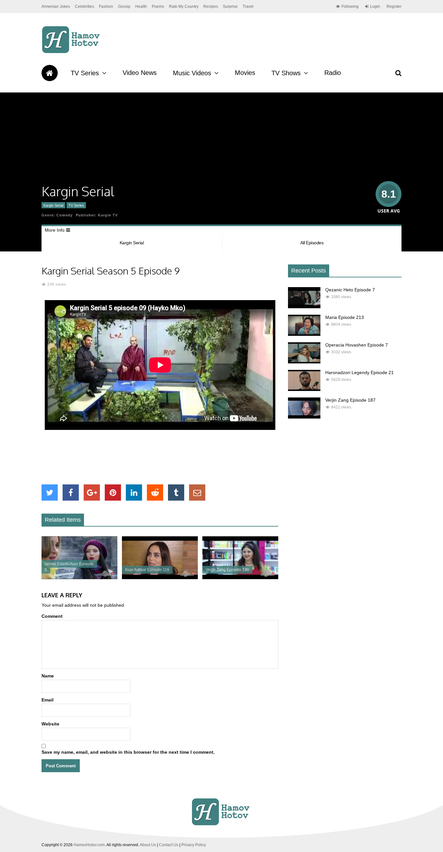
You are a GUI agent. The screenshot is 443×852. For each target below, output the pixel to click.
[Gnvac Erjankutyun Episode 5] (79, 577)
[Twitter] (50, 492)
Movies (245, 72)
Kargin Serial (53, 205)
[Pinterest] (113, 492)
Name (48, 675)
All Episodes (311, 242)
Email (48, 699)
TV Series (85, 73)
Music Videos (192, 73)
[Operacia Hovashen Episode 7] (304, 361)
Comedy (64, 215)
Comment (52, 616)
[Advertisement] (160, 457)
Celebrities (84, 6)
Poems (158, 6)
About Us (148, 845)
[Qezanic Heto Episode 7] (304, 306)
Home (50, 73)
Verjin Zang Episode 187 (350, 400)
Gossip (124, 6)
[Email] (197, 492)
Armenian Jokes (56, 6)
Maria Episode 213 (344, 317)
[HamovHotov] (72, 52)
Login (375, 6)
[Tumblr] (176, 492)
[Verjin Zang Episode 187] (304, 417)
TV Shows (286, 73)
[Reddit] (155, 492)
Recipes (210, 6)
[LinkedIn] (134, 492)
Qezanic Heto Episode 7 (350, 289)
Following (350, 6)
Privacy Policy (193, 845)
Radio (332, 72)
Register (394, 6)
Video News (140, 72)
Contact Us (168, 845)
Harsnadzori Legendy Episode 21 (359, 372)
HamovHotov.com (89, 845)
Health (141, 6)
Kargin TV (108, 215)
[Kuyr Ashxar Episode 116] (160, 577)
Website (50, 723)
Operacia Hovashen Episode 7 (356, 344)
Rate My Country (183, 6)
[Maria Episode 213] (304, 334)
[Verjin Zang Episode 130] (240, 577)
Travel (248, 6)
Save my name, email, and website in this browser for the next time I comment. (128, 752)
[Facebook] (71, 492)
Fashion (106, 6)
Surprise (230, 6)
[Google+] (92, 492)
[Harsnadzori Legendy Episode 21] (304, 389)
